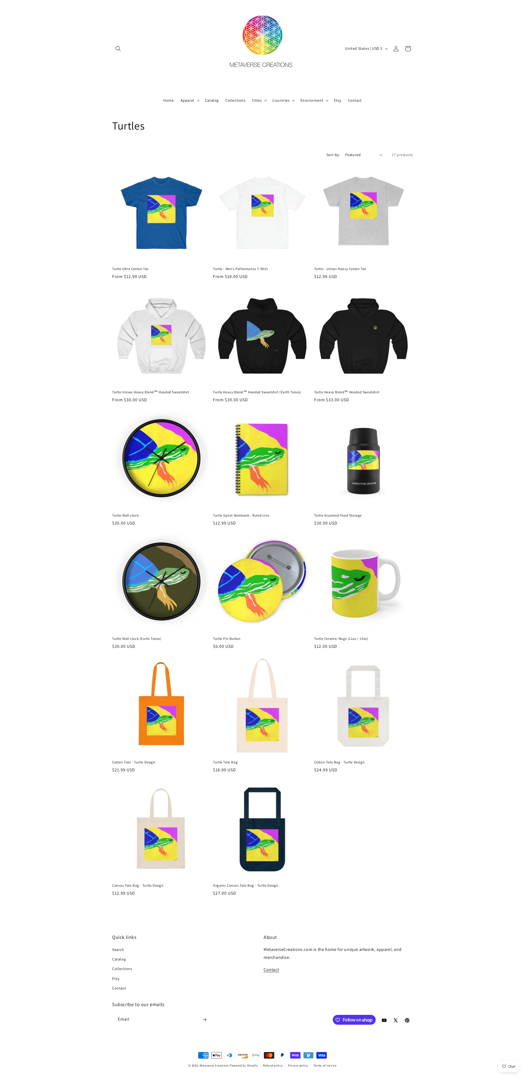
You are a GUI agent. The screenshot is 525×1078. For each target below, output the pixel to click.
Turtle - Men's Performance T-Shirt (240, 269)
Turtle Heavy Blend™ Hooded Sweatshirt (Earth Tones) (257, 392)
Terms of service (325, 1065)
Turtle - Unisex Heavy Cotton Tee (340, 269)
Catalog (119, 959)
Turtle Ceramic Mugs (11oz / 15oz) (341, 639)
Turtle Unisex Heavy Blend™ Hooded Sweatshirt (150, 392)
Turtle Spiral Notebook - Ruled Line (241, 515)
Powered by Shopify (244, 1065)
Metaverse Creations (214, 1065)
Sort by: (333, 154)
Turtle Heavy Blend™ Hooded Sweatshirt (347, 392)
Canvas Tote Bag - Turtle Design (138, 885)
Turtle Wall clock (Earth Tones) (136, 639)
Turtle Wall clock (125, 515)
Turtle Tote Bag (225, 762)
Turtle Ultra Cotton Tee (130, 269)
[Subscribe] (204, 1019)
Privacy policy (298, 1065)
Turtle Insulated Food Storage (338, 515)
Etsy (115, 978)
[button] (118, 49)
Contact (119, 988)
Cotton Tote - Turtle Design (133, 762)
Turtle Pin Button (226, 639)
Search (118, 949)
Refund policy (272, 1065)
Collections (122, 968)
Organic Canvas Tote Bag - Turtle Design (245, 885)
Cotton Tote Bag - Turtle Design (339, 762)
